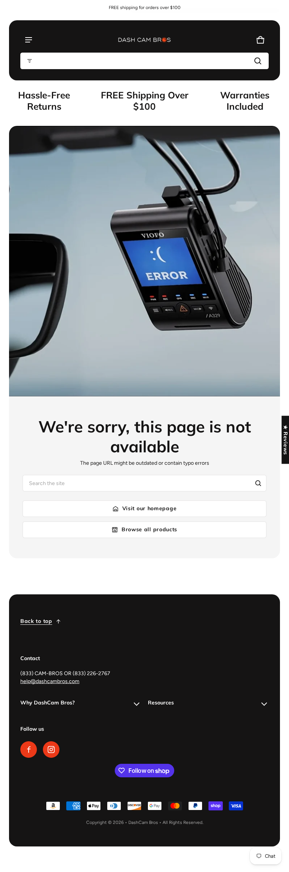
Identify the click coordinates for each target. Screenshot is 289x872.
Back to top (36, 621)
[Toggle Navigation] (28, 40)
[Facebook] (28, 749)
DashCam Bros (143, 822)
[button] (144, 61)
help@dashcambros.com (49, 681)
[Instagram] (51, 749)
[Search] (258, 483)
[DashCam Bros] (144, 39)
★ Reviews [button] (285, 440)
